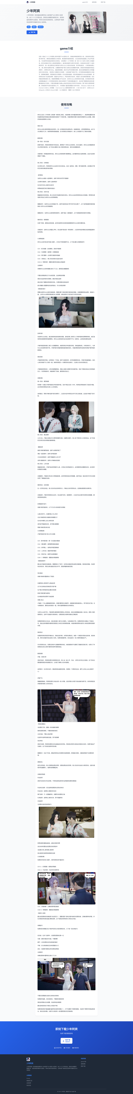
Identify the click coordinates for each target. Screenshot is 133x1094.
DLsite (28, 1078)
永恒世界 (29, 1083)
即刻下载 (103, 2)
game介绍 (85, 2)
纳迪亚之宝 (29, 1080)
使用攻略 (94, 2)
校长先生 (29, 1085)
